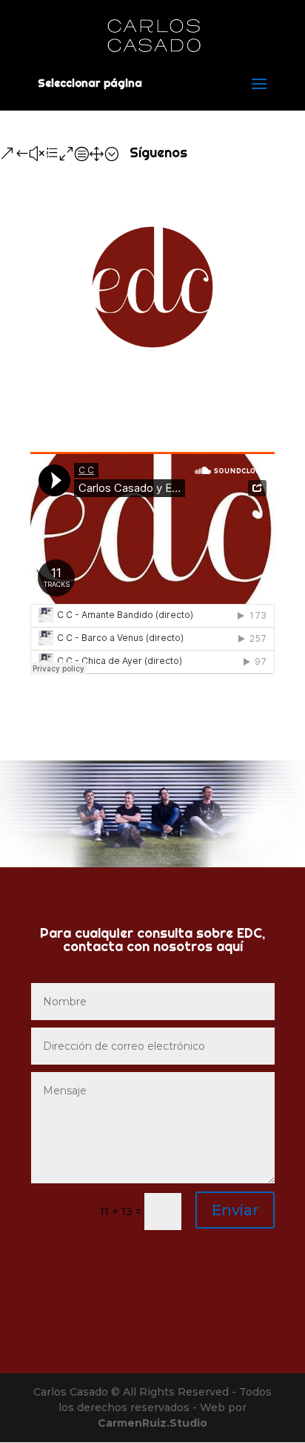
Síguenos (158, 152)
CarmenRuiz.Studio (152, 1423)
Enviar (235, 1210)
